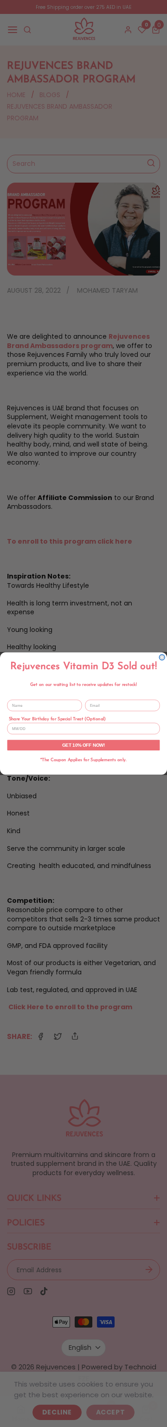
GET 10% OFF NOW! (83, 745)
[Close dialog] (162, 657)
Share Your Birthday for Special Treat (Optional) (57, 719)
